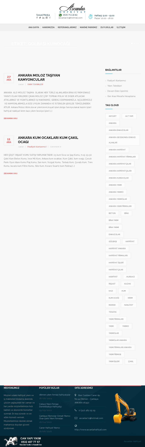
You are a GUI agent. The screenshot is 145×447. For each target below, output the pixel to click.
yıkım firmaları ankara (120, 347)
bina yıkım (113, 220)
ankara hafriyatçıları (120, 171)
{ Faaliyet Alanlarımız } (37, 147)
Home (136, 43)
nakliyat (128, 305)
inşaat (112, 284)
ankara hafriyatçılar (120, 164)
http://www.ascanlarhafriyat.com (90, 430)
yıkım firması (115, 354)
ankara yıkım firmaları (120, 206)
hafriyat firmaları (118, 255)
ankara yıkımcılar (118, 199)
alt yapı (129, 116)
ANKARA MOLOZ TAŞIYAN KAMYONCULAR (39, 77)
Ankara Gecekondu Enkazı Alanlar (122, 140)
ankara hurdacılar (119, 178)
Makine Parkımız (88, 27)
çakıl (130, 361)
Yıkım (111, 326)
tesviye (113, 312)
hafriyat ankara (117, 248)
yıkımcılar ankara (118, 340)
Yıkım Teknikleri (114, 86)
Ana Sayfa (33, 27)
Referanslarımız (67, 27)
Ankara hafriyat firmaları (122, 157)
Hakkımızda (48, 27)
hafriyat (130, 241)
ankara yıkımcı (116, 192)
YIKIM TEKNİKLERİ (35, 84)
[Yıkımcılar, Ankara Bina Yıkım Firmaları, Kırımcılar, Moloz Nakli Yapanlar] (72, 8)
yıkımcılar (114, 333)
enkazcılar (114, 234)
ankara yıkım (115, 185)
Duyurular (107, 27)
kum (124, 291)
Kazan (127, 284)
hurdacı (130, 277)
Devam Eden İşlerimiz (117, 91)
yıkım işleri (114, 361)
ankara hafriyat (117, 150)
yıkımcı (125, 326)
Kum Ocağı (114, 298)
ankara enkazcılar (118, 130)
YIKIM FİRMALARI (116, 319)
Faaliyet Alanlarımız (116, 80)
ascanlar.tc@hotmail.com (91, 418)
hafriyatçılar (116, 270)
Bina (126, 213)
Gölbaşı (113, 241)
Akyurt (113, 116)
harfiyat (113, 277)
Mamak (112, 305)
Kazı (111, 291)
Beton (112, 213)
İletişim (121, 27)
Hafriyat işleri (116, 263)
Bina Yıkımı (114, 227)
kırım (130, 298)
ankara (112, 123)
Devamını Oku (10, 118)
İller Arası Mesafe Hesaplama (121, 96)
